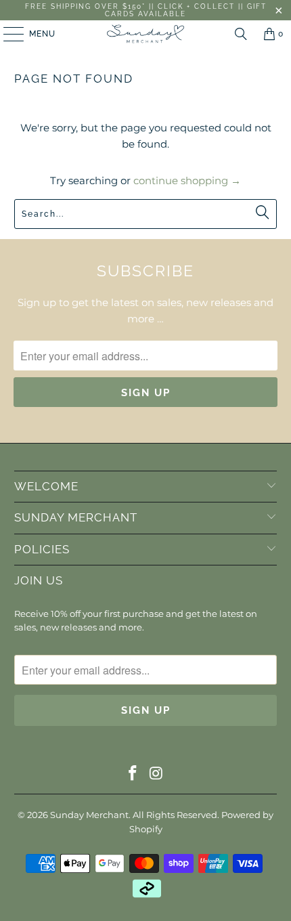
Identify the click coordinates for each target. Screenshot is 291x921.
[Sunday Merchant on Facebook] (133, 774)
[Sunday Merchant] (146, 33)
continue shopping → (187, 180)
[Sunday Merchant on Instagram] (157, 774)
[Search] (241, 33)
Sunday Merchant (89, 814)
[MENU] (7, 33)
